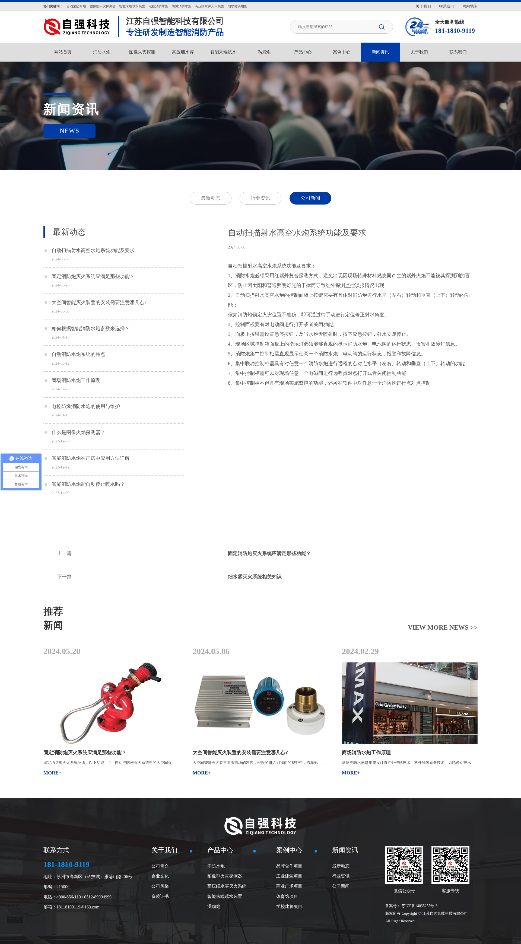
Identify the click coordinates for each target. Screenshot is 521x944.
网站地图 (470, 6)
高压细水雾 (183, 52)
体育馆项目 (287, 896)
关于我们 (423, 6)
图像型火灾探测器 (224, 876)
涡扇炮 (264, 52)
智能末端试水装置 (224, 896)
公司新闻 (310, 198)
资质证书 (160, 896)
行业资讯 (260, 198)
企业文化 (160, 876)
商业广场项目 (289, 886)
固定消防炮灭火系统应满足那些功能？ (269, 553)
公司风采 (160, 886)
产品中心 (303, 52)
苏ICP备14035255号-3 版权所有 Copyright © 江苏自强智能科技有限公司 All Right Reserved (426, 913)
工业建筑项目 (289, 876)
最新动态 (210, 198)
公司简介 (160, 866)
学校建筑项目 (289, 906)
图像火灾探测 (142, 52)
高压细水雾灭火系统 (226, 886)
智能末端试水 (223, 52)
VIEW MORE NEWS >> (443, 627)
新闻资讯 (380, 52)
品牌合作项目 (289, 866)
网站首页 (63, 52)
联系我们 (446, 6)
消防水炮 (101, 52)
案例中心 (341, 52)
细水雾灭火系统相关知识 (255, 576)
